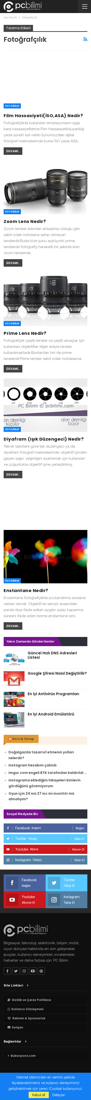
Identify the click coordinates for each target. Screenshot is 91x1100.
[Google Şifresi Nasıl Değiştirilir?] (14, 679)
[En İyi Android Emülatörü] (14, 720)
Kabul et (38, 1095)
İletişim (17, 1027)
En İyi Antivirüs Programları (53, 693)
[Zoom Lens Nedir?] (45, 187)
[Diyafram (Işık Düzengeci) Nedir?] (45, 405)
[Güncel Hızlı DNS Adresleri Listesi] (14, 658)
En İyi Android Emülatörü (51, 714)
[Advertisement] (45, 503)
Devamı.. (13, 151)
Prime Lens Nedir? (25, 333)
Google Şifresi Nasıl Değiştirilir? (57, 673)
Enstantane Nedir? (26, 590)
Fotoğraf (12, 106)
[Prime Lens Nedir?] (45, 299)
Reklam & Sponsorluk (28, 1018)
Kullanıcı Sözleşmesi (27, 1009)
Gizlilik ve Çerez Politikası (31, 1000)
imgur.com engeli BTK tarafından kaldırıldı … (47, 772)
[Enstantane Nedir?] (45, 556)
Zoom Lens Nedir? (25, 221)
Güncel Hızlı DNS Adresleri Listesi (52, 655)
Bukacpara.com (23, 1056)
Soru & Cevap (23, 739)
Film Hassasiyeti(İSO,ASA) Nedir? (43, 116)
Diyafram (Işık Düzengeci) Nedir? (44, 439)
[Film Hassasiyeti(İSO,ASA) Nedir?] (45, 81)
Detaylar (58, 1095)
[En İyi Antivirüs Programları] (14, 699)
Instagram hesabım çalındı (32, 765)
